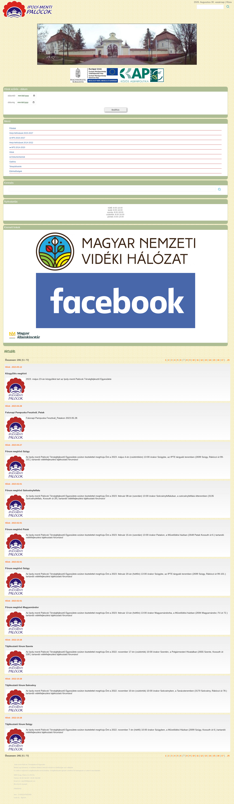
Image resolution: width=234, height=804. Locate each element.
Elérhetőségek (15, 171)
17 (222, 360)
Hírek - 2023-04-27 (13, 445)
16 (218, 360)
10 (193, 360)
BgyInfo (23, 797)
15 (214, 360)
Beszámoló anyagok (20, 784)
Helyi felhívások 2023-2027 (21, 133)
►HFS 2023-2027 (17, 138)
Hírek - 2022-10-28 (13, 640)
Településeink (15, 166)
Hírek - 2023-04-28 (13, 406)
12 (202, 360)
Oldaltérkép (17, 788)
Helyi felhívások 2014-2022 (21, 143)
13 (206, 360)
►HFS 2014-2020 (17, 147)
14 (210, 360)
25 (228, 360)
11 (198, 360)
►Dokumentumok (17, 157)
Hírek (11, 152)
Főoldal (12, 128)
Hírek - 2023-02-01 (13, 484)
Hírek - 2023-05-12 (13, 367)
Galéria (12, 162)
